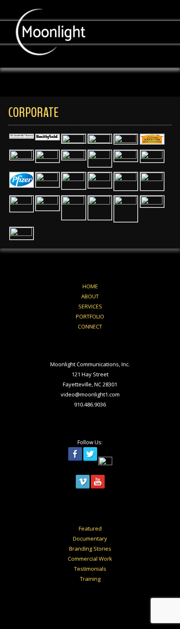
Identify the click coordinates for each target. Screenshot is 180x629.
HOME (90, 286)
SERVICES (90, 306)
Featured (90, 528)
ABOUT (90, 296)
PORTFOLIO (90, 316)
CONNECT (90, 326)
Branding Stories (90, 548)
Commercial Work (90, 558)
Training (90, 578)
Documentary (90, 538)
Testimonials (90, 568)
